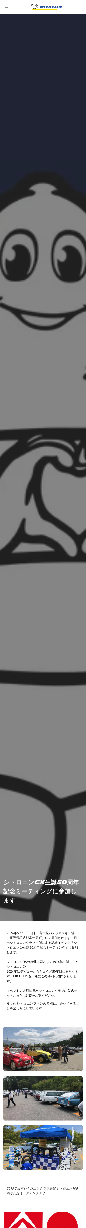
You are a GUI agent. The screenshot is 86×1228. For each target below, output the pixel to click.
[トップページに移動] (47, 6)
